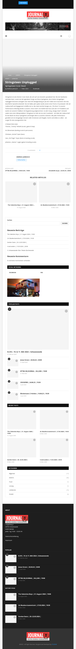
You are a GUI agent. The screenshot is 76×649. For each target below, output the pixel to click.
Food (39, 482)
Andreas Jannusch (12, 89)
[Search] (64, 36)
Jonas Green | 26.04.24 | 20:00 (31, 360)
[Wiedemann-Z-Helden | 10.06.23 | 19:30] (12, 396)
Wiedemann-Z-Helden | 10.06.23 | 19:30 (34, 394)
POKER (39, 494)
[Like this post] (41, 150)
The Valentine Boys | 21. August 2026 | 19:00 (21, 234)
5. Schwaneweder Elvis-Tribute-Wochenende (20, 250)
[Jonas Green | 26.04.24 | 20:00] (12, 362)
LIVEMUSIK (39, 490)
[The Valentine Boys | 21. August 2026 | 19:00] (21, 192)
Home (9, 75)
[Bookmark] (66, 36)
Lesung (39, 486)
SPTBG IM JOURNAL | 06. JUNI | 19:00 (33, 371)
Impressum (8, 540)
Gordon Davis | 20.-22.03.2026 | (17, 242)
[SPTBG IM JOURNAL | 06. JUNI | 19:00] (12, 374)
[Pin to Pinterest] (46, 150)
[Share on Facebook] (43, 150)
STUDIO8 (54, 644)
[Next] (32, 2)
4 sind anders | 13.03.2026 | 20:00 (17, 246)
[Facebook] (35, 6)
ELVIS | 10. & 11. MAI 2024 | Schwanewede (24, 352)
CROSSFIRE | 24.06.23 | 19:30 (30, 382)
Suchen (9, 220)
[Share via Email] (48, 150)
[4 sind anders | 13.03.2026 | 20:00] (54, 447)
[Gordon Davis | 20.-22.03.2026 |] (21, 447)
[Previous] (29, 2)
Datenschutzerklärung (11, 536)
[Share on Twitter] (45, 150)
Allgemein (39, 473)
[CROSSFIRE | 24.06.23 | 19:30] (12, 385)
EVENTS (18, 75)
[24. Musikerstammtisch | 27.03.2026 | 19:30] (55, 192)
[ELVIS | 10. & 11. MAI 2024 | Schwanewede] (38, 329)
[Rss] (40, 6)
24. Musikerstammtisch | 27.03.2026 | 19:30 (55, 205)
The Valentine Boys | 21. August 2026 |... (21, 205)
